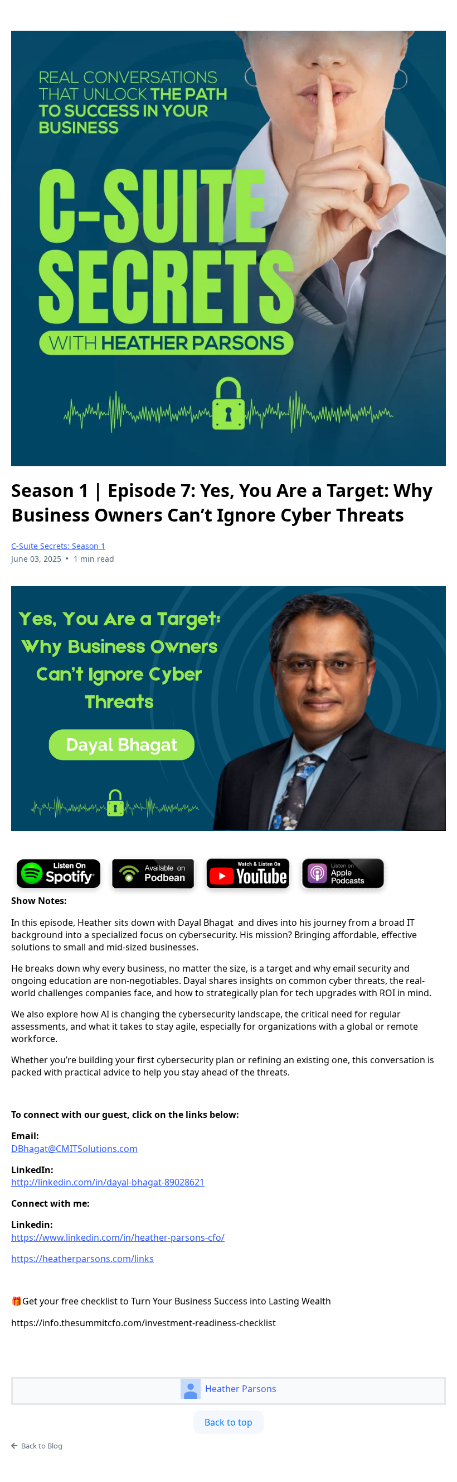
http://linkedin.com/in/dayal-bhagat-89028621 (108, 1182)
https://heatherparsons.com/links (82, 1258)
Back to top (228, 1422)
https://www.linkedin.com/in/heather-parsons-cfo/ (118, 1237)
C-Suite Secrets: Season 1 (58, 546)
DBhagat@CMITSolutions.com (74, 1148)
